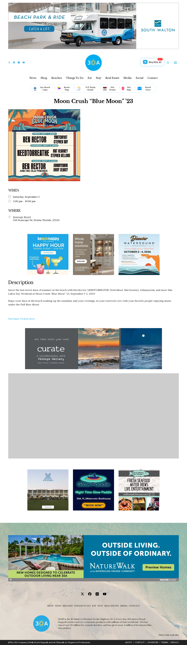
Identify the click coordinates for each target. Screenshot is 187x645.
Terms (164, 642)
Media (127, 77)
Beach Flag (67, 88)
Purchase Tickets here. (21, 318)
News (32, 77)
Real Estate (112, 77)
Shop (44, 77)
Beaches (56, 77)
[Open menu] (175, 62)
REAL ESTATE (111, 605)
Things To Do (75, 77)
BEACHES (68, 605)
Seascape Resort (22, 217)
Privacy (175, 642)
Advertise (152, 642)
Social (139, 77)
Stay (98, 77)
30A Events (112, 88)
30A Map (129, 88)
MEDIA (123, 605)
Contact (152, 77)
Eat (90, 77)
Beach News (148, 88)
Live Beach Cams (45, 88)
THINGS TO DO (82, 605)
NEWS (58, 605)
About (128, 642)
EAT (94, 605)
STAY (100, 605)
